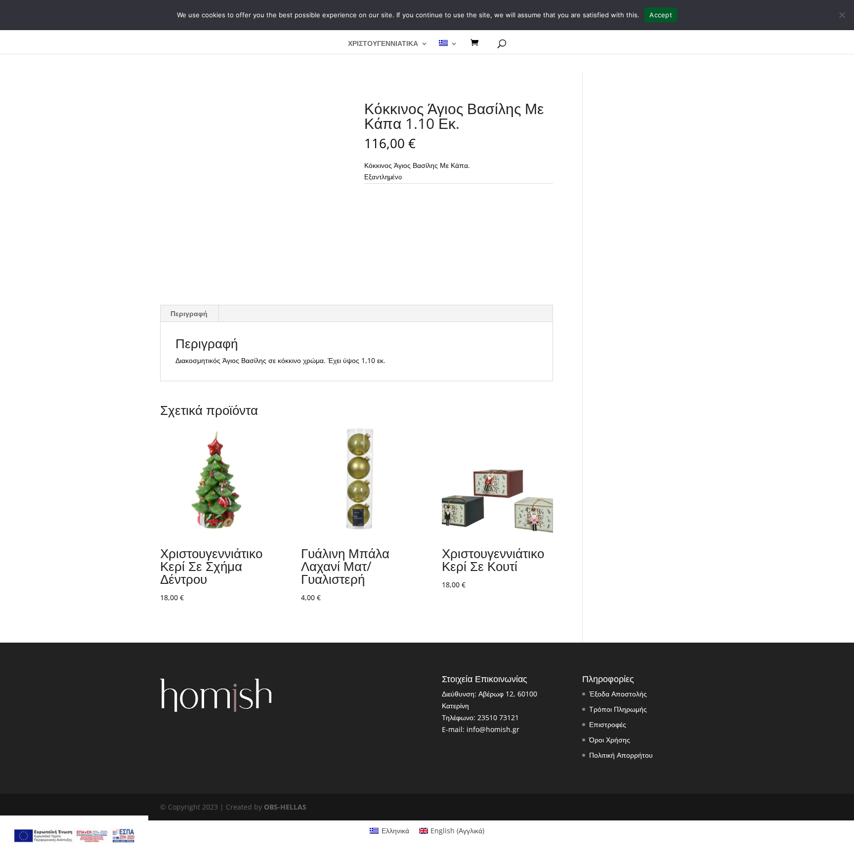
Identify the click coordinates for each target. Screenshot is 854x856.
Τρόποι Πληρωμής (618, 709)
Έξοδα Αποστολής (618, 693)
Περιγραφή (189, 313)
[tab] (189, 313)
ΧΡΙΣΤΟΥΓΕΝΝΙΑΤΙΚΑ (383, 44)
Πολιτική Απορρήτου (621, 755)
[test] (477, 43)
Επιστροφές (607, 724)
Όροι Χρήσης (609, 739)
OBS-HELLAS (285, 807)
